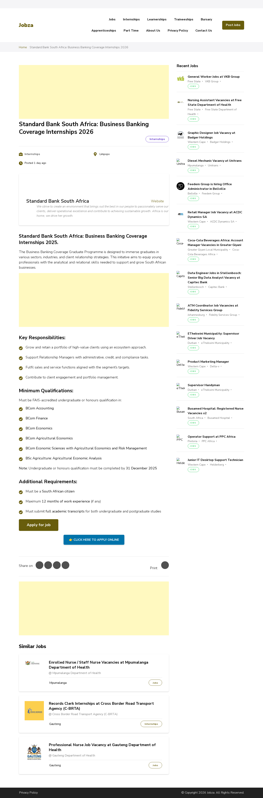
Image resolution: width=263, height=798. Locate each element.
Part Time (131, 30)
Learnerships (157, 19)
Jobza (26, 25)
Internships (131, 19)
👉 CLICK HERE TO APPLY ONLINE (94, 540)
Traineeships (183, 19)
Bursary (206, 19)
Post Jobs (233, 25)
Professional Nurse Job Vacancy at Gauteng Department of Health (102, 747)
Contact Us (203, 30)
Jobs (112, 19)
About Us (153, 30)
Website (157, 201)
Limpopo (105, 154)
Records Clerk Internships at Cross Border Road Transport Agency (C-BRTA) (101, 706)
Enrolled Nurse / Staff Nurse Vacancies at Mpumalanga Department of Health (98, 665)
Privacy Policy (178, 30)
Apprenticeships (103, 30)
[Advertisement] (94, 92)
